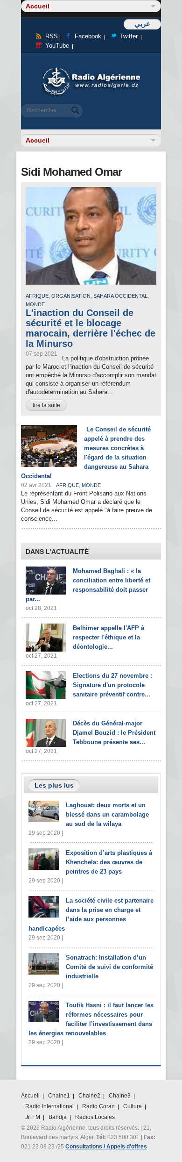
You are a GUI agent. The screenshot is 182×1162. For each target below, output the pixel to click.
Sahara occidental (120, 296)
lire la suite (46, 405)
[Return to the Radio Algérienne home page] (91, 69)
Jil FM (32, 1117)
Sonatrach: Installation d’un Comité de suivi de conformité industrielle (109, 967)
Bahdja (58, 1117)
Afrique (37, 296)
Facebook (88, 36)
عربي (142, 24)
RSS (51, 36)
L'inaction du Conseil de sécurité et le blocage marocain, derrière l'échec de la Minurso (90, 328)
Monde (35, 304)
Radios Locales (95, 1117)
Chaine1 (59, 1095)
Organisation (71, 296)
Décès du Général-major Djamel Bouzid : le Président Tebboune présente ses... (114, 733)
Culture (132, 1106)
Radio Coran (98, 1106)
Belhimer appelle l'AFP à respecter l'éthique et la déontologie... (108, 637)
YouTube (57, 45)
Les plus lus (54, 785)
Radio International (49, 1106)
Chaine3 (120, 1095)
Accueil (30, 1095)
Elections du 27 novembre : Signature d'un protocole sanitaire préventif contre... (112, 685)
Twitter (129, 36)
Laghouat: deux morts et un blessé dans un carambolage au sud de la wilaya (107, 814)
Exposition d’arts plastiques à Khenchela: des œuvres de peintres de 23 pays (109, 862)
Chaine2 (89, 1095)
